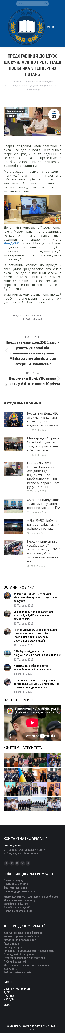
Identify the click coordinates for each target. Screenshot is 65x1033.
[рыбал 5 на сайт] (39, 760)
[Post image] (13, 419)
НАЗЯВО (9, 996)
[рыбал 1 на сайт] (54, 760)
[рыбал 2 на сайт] (25, 775)
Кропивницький (15, 111)
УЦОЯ (7, 1005)
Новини (11, 116)
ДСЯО (7, 992)
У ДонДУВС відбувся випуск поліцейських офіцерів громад (43, 524)
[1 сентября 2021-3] (39, 804)
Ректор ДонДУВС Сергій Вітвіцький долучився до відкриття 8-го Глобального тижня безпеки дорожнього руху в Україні (43, 475)
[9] (54, 789)
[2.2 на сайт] (54, 775)
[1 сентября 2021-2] (54, 804)
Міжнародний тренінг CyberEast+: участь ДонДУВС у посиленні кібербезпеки (44, 444)
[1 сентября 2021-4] (25, 804)
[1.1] (39, 789)
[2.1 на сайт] (39, 775)
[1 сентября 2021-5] (11, 804)
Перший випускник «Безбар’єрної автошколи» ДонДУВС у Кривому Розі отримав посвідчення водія (43, 551)
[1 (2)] (25, 789)
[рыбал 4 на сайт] (11, 760)
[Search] (45, 3)
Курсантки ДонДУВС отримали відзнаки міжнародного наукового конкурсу (42, 419)
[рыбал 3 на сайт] (11, 775)
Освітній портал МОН (17, 988)
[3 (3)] (11, 789)
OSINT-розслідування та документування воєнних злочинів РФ (43, 503)
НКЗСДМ (9, 999)
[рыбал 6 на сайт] (25, 760)
